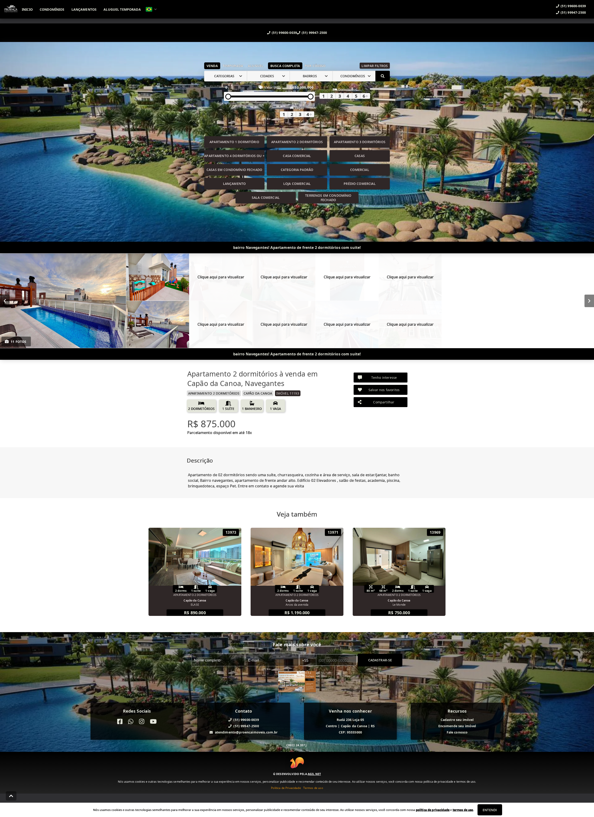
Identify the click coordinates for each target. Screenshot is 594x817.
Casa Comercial (297, 156)
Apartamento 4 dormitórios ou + (234, 156)
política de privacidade (432, 810)
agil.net (314, 774)
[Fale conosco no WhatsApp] (130, 721)
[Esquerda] (5, 300)
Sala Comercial (266, 197)
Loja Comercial (297, 183)
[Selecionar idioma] (151, 9)
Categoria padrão (297, 169)
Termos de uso (313, 788)
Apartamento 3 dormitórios (359, 142)
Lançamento (234, 183)
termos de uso (463, 810)
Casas (360, 156)
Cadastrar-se (380, 660)
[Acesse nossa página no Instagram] (141, 721)
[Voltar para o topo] (11, 796)
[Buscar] (382, 76)
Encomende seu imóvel (457, 726)
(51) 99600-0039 (284, 32)
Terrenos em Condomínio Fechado (328, 197)
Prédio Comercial (359, 183)
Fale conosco (457, 732)
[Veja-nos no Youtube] (153, 721)
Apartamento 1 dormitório (234, 142)
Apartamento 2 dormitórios (297, 142)
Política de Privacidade (286, 788)
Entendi (490, 810)
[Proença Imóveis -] (297, 682)
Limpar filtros (375, 66)
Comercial (359, 169)
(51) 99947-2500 (314, 32)
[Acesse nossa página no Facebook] (120, 721)
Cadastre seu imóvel (457, 719)
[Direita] (589, 300)
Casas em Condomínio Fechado (234, 169)
